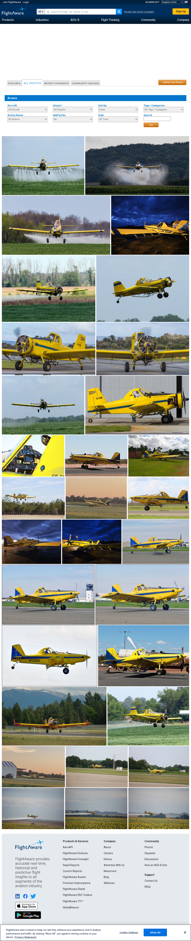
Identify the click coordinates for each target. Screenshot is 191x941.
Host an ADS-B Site (156, 865)
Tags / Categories (154, 105)
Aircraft (12, 105)
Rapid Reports (71, 865)
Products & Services (75, 841)
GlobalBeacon (71, 907)
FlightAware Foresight (76, 859)
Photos (149, 847)
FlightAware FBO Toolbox (77, 894)
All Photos (32, 83)
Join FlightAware (12, 2)
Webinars (109, 883)
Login (26, 2)
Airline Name (15, 115)
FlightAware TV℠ (73, 901)
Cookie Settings (129, 932)
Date (101, 115)
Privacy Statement (25, 937)
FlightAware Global (74, 888)
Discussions (151, 859)
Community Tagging (85, 83)
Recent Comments (56, 83)
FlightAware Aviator (74, 877)
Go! (151, 125)
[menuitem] (8, 20)
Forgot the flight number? (139, 11)
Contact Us (151, 880)
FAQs (148, 886)
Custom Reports (72, 871)
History (108, 859)
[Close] (185, 932)
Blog (106, 877)
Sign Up (181, 11)
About (107, 847)
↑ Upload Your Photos (172, 82)
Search (148, 115)
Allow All (155, 932)
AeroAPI (68, 847)
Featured (14, 83)
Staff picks (59, 115)
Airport (57, 105)
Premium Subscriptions (76, 883)
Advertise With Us (114, 865)
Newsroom (110, 871)
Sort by (102, 105)
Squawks (150, 853)
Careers (108, 853)
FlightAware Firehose (75, 853)
